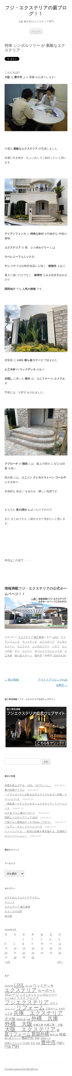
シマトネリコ (28, 994)
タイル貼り (10, 998)
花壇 (38, 1043)
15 (23, 948)
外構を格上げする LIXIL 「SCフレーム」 (28, 785)
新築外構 (40, 1034)
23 (32, 952)
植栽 (62, 1034)
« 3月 (7, 962)
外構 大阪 (18, 1023)
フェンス (32, 998)
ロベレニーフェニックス (48, 651)
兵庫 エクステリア (38, 1012)
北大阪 (10, 1018)
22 (23, 952)
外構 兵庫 (44, 1018)
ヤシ (17, 651)
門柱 (16, 1046)
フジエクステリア (27, 1002)
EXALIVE (9, 985)
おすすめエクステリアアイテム (22, 897)
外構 (28, 1019)
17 (42, 948)
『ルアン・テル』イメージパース (23, 826)
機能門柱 (28, 1038)
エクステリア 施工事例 (31, 637)
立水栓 (26, 1043)
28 (15, 957)
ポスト (54, 1003)
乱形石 (62, 1008)
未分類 (8, 916)
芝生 (33, 1043)
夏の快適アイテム (15, 790)
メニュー (36, 31)
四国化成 (21, 1019)
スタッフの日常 (13, 911)
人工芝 (9, 1014)
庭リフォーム (18, 1034)
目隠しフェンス (13, 1043)
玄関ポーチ (45, 1038)
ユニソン (27, 651)
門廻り (61, 1043)
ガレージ (12, 994)
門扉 (8, 1046)
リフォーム (30, 1007)
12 (59, 943)
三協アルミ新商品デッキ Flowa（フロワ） (28, 822)
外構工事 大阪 (53, 1025)
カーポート (47, 990)
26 (59, 952)
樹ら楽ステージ (23, 655)
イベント (10, 902)
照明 (37, 1038)
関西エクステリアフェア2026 (21, 817)
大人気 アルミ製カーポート (20, 813)
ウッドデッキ (29, 641)
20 (6, 952)
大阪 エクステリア (30, 1029)
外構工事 (38, 1025)
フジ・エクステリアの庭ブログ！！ (36, 10)
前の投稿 (12, 679)
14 (15, 948)
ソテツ (56, 646)
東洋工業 (54, 1034)
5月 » (60, 962)
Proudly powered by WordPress (21, 1069)
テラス (21, 998)
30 (32, 957)
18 (51, 948)
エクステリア (47, 641)
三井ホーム (52, 1008)
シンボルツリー (41, 646)
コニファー (23, 646)
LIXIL (55, 637)
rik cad (28, 985)
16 (32, 948)
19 (59, 948)
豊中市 (38, 655)
